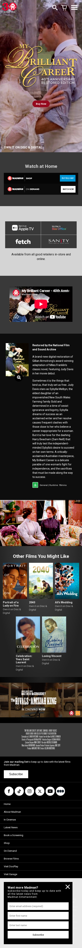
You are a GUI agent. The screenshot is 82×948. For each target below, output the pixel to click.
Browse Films (11, 858)
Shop (7, 843)
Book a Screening (13, 835)
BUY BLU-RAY (68, 178)
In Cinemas (10, 819)
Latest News (11, 827)
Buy (41, 103)
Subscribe (16, 774)
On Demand (10, 850)
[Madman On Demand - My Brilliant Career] (22, 189)
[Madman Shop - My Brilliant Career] (22, 178)
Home (7, 804)
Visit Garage (10, 874)
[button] (8, 523)
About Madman (12, 811)
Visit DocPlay (11, 866)
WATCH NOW (68, 189)
